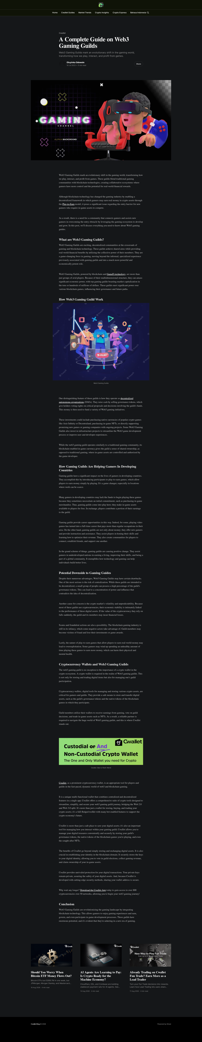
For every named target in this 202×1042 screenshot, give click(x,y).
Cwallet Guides (68, 12)
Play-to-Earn (68, 204)
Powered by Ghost (164, 1024)
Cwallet (62, 33)
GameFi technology (116, 274)
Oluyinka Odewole (75, 62)
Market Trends (84, 12)
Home (55, 12)
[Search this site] (148, 13)
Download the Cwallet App (93, 890)
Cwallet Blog (35, 1024)
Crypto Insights (102, 12)
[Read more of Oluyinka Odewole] (62, 64)
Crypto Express (120, 12)
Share (138, 64)
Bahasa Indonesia (138, 12)
